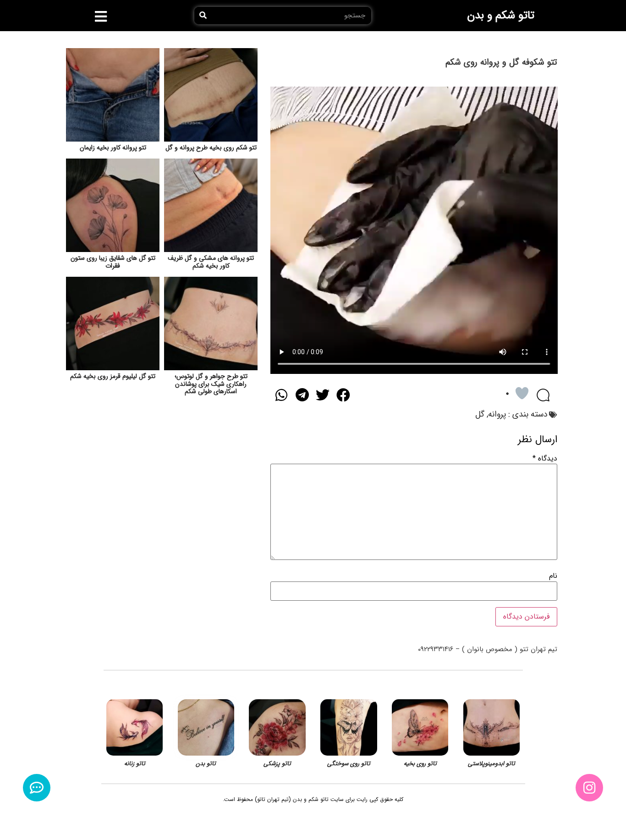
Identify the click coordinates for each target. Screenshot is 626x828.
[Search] (203, 15)
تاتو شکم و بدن (500, 15)
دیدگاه (545, 458)
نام (553, 576)
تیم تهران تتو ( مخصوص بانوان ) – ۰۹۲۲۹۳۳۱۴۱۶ (487, 649)
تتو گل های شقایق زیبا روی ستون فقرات (113, 262)
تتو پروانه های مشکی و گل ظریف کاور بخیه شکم (211, 262)
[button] (101, 16)
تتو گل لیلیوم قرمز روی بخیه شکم (112, 376)
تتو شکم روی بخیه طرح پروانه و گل (211, 148)
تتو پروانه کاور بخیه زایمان (113, 148)
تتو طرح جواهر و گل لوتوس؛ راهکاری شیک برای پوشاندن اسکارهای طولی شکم (211, 384)
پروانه (497, 414)
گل (479, 414)
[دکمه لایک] (522, 393)
